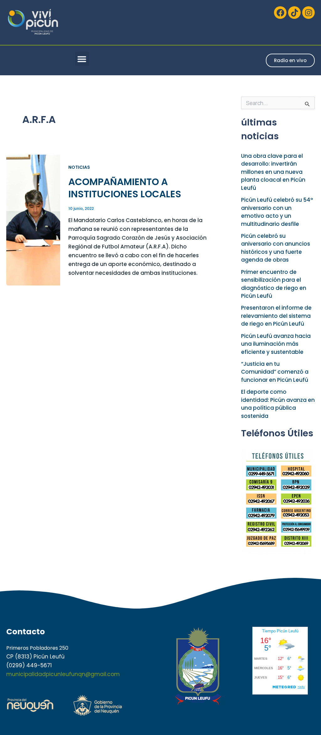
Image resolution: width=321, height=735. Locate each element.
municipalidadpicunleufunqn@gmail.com (63, 674)
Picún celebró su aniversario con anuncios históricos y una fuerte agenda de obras (275, 248)
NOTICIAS (79, 167)
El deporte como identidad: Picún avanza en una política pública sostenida (278, 404)
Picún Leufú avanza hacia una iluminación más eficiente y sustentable (276, 344)
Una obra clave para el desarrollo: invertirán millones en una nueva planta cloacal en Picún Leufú (273, 172)
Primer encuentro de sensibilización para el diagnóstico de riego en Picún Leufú (273, 284)
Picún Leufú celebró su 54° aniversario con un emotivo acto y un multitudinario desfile (277, 212)
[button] (82, 59)
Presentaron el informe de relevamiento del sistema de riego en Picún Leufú (276, 316)
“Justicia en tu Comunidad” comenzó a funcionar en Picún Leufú (274, 372)
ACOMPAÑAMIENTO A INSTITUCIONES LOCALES (124, 188)
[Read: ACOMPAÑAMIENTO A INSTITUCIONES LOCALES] (33, 219)
